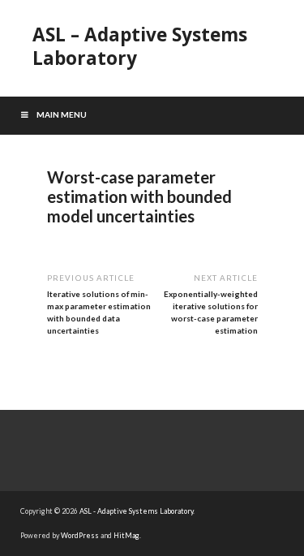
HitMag (126, 535)
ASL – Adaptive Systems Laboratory (139, 46)
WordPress (80, 535)
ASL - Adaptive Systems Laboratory (136, 510)
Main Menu (61, 114)
